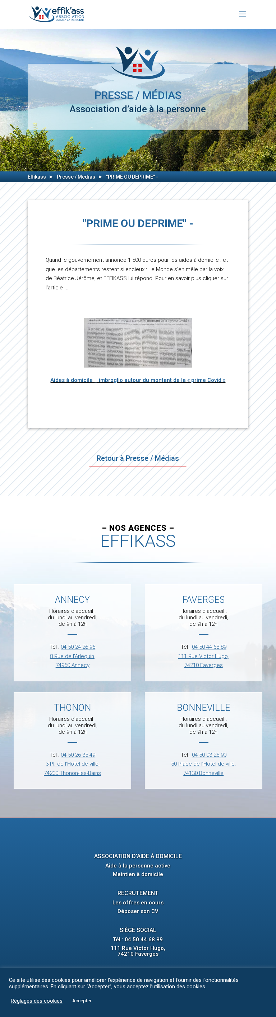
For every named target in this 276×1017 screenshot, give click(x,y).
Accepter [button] (81, 1000)
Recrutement (138, 893)
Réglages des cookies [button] (37, 1001)
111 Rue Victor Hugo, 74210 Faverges (138, 951)
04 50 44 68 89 (209, 647)
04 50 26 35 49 (78, 755)
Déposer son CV (138, 911)
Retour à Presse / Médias (138, 458)
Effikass (37, 177)
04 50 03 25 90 (209, 755)
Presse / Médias (76, 177)
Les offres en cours (138, 902)
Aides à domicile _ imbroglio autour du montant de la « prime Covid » (137, 380)
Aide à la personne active (137, 865)
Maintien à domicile (138, 874)
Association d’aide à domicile (138, 856)
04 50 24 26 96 (78, 647)
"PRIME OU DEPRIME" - (132, 177)
